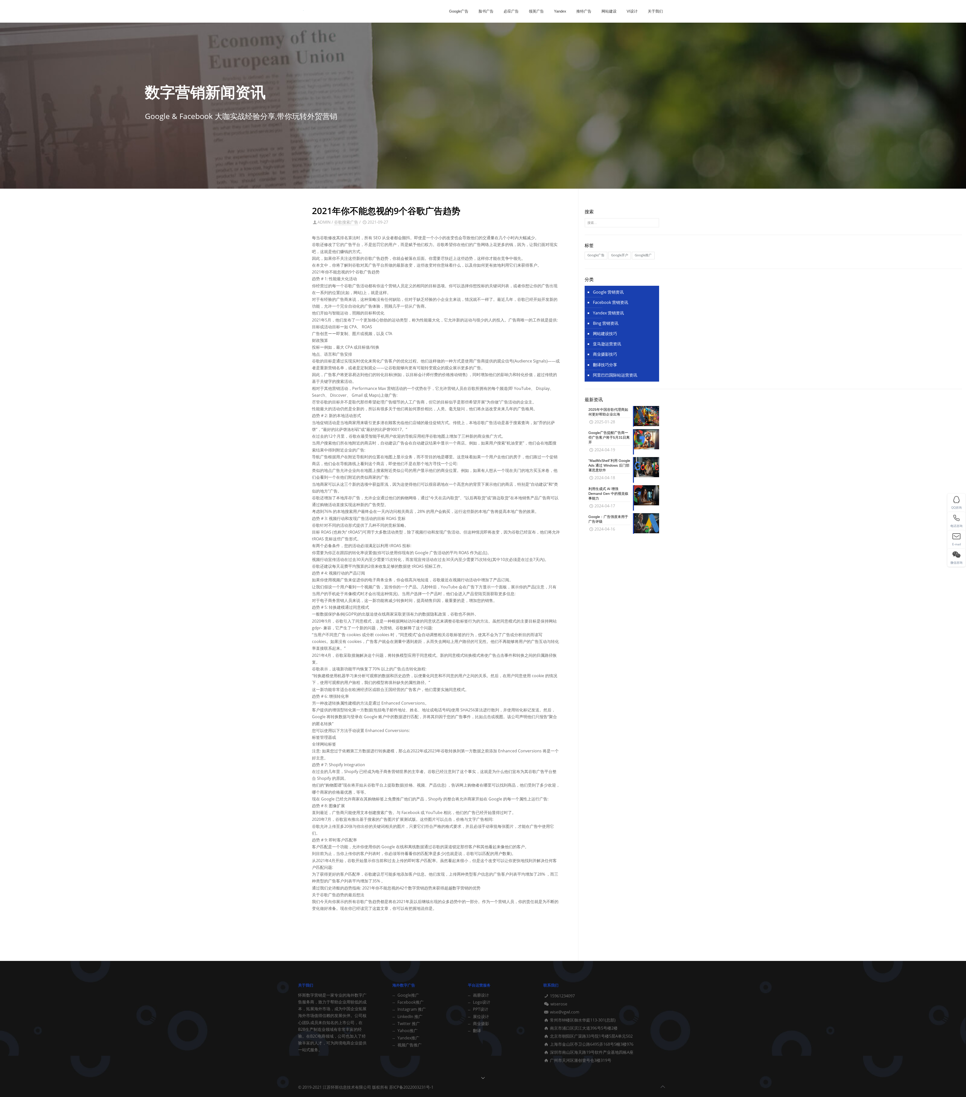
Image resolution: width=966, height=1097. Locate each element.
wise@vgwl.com (564, 1012)
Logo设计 (481, 1002)
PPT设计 (480, 1009)
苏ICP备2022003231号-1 (411, 1087)
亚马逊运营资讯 (607, 344)
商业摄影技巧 (605, 354)
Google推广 (408, 995)
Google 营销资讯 (608, 292)
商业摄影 (481, 1023)
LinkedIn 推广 (409, 1016)
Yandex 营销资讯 (608, 313)
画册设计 (481, 995)
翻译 (477, 1030)
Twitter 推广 (408, 1023)
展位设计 (481, 1016)
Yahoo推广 (407, 1030)
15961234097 (562, 996)
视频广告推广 (409, 1045)
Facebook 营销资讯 (610, 302)
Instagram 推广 (411, 1009)
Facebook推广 (410, 1002)
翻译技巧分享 (605, 365)
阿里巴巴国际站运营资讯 (615, 375)
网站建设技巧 (605, 333)
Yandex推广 (408, 1038)
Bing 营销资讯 (605, 323)
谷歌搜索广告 (346, 222)
